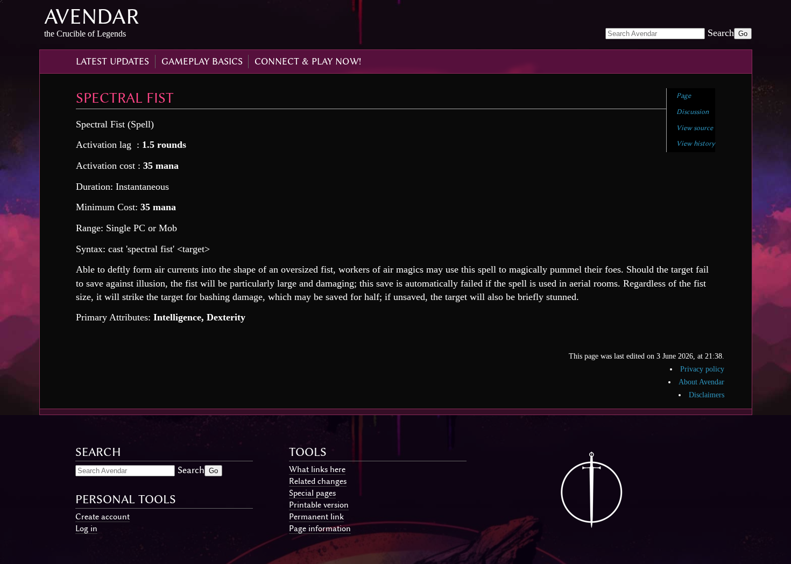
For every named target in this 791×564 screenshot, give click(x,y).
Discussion (692, 112)
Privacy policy (702, 369)
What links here (317, 469)
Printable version (319, 505)
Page (683, 95)
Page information (320, 528)
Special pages (312, 493)
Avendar (91, 16)
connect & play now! (308, 61)
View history (695, 143)
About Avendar (701, 382)
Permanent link (316, 517)
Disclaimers (706, 395)
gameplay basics (202, 61)
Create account (102, 517)
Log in (86, 528)
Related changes (318, 481)
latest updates (112, 61)
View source (694, 128)
